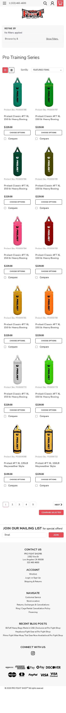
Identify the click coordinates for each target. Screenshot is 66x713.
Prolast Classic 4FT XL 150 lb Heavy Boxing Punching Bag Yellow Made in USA (16, 326)
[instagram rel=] (33, 653)
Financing (33, 612)
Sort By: (24, 69)
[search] (45, 3)
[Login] (52, 3)
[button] (33, 39)
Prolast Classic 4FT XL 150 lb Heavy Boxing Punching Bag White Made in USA (16, 395)
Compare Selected (51, 512)
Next (57, 504)
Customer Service (33, 597)
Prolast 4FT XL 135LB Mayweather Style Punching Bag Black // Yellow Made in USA (16, 465)
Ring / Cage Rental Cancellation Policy (33, 608)
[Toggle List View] (11, 70)
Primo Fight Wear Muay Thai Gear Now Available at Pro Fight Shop (33, 635)
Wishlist (33, 574)
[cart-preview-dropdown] (59, 3)
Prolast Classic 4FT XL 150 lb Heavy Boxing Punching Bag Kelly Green (16, 118)
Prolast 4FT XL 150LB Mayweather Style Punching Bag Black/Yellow (47, 465)
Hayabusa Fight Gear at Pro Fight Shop (33, 631)
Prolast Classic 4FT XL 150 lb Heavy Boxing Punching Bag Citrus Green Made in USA (48, 395)
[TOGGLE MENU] (4, 3)
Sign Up (37, 577)
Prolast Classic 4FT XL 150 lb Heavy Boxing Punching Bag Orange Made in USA (48, 326)
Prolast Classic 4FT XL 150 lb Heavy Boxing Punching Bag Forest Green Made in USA (16, 187)
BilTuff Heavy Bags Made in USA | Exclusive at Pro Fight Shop (33, 628)
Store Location (33, 601)
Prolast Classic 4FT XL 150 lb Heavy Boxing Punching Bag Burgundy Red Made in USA (48, 256)
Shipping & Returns (33, 581)
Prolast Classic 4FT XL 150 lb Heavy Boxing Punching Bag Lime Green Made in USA (48, 118)
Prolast (7, 109)
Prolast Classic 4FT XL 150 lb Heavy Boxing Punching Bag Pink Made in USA (16, 256)
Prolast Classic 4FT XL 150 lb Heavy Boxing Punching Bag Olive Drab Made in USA (48, 187)
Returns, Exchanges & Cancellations (33, 604)
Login (27, 577)
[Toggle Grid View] (5, 70)
